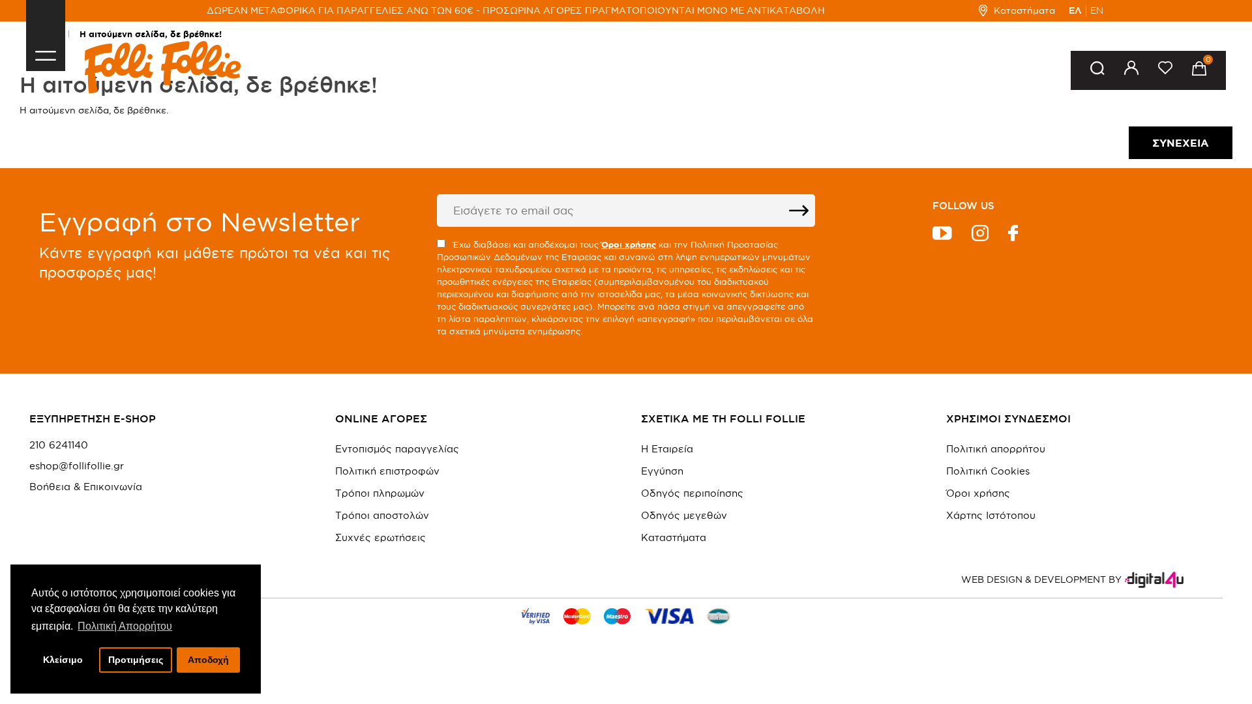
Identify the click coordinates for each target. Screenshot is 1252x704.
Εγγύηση (662, 471)
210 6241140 (58, 445)
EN (1096, 10)
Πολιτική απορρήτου (995, 448)
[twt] (942, 235)
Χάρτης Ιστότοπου (991, 515)
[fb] (1013, 235)
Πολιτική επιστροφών (387, 471)
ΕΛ (1075, 10)
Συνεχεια (1180, 143)
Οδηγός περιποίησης (692, 493)
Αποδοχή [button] (208, 659)
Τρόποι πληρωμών (380, 493)
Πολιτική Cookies (988, 471)
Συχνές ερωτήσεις (380, 537)
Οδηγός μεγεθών (684, 515)
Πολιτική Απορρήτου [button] (125, 626)
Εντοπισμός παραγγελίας (397, 448)
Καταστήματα (1024, 10)
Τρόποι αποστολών (382, 515)
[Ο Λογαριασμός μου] (1131, 70)
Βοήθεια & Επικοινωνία (85, 487)
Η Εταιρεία (667, 448)
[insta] (980, 235)
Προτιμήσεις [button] (135, 659)
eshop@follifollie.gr (76, 466)
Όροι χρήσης (978, 493)
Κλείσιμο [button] (63, 659)
